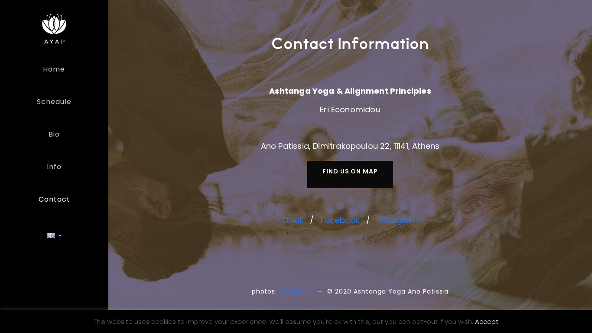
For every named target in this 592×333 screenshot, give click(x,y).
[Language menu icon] (54, 235)
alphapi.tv (296, 291)
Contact (54, 199)
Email (293, 220)
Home (54, 69)
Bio (54, 134)
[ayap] (54, 28)
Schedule (54, 102)
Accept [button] (486, 321)
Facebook (340, 220)
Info (54, 167)
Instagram (397, 220)
